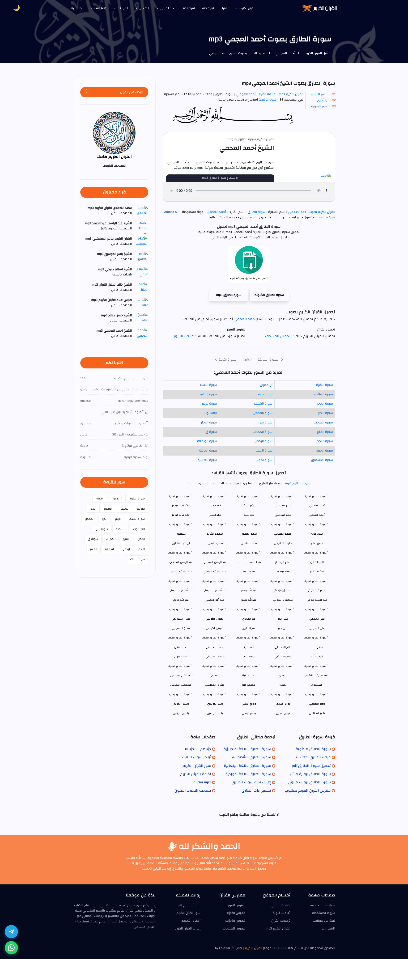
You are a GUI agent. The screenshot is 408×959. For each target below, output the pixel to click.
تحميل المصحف (277, 336)
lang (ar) (100, 8)
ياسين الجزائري (181, 713)
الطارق (247, 359)
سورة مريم (209, 404)
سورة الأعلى (263, 460)
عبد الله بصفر (248, 599)
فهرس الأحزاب (235, 921)
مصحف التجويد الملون (192, 790)
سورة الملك (263, 451)
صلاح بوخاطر (283, 571)
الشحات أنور (317, 571)
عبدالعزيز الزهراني (283, 599)
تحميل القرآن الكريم (318, 53)
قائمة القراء (267, 94)
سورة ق (211, 432)
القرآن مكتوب (247, 8)
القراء (224, 8)
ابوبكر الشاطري (181, 543)
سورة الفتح (325, 432)
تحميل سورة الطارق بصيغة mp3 (249, 278)
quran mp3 (202, 782)
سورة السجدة (323, 422)
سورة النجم (325, 441)
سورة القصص (262, 413)
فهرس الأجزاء (235, 913)
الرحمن (127, 549)
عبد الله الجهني (215, 599)
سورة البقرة (324, 385)
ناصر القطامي (317, 713)
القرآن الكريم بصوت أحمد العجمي (311, 212)
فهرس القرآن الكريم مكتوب (308, 790)
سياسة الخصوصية (322, 905)
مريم (118, 518)
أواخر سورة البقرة (196, 757)
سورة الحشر (324, 451)
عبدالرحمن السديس (181, 571)
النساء (99, 498)
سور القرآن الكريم (197, 765)
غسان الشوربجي (181, 628)
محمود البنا (248, 684)
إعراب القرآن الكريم (187, 928)
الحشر (93, 549)
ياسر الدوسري (215, 713)
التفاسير (144, 8)
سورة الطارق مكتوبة (269, 295)
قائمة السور (184, 336)
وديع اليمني (249, 713)
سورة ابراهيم (208, 394)
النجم (142, 549)
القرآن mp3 (208, 8)
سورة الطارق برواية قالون (309, 782)
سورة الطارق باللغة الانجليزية (247, 748)
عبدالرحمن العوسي (215, 571)
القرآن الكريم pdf (189, 905)
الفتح (126, 538)
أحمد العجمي (285, 53)
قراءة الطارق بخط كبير (312, 757)
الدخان (141, 538)
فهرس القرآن (236, 905)
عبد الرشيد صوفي (316, 599)
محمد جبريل (180, 656)
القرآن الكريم (253, 948)
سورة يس (265, 422)
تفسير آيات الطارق (256, 790)
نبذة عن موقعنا (324, 921)
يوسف (124, 508)
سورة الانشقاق (322, 460)
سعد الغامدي (249, 543)
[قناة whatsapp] (11, 947)
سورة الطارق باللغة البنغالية (247, 765)
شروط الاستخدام (323, 913)
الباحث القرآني (168, 8)
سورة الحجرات (262, 432)
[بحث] (87, 92)
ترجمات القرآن (280, 921)
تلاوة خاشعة (267, 100)
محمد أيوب (248, 656)
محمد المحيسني (214, 656)
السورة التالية (228, 360)
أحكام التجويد (191, 921)
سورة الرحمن (263, 441)
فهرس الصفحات (233, 928)
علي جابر (283, 628)
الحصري (283, 684)
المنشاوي (317, 684)
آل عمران (266, 385)
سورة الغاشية (207, 460)
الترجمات (123, 8)
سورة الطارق (257, 212)
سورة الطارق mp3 (228, 295)
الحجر (93, 508)
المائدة (140, 508)
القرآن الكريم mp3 (291, 94)
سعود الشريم (215, 543)
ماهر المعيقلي (283, 656)
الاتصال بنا (77, 8)
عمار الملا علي (283, 514)
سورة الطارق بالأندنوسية (250, 757)
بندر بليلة (249, 514)
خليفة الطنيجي (283, 543)
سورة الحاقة (208, 451)
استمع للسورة (320, 94)
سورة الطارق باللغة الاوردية (248, 773)
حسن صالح (317, 543)
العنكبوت (210, 413)
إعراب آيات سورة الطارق (251, 782)
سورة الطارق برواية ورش (310, 773)
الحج (104, 518)
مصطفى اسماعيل (180, 684)
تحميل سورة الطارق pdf (311, 765)
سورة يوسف (263, 394)
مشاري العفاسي (215, 684)
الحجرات (110, 538)
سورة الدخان (208, 422)
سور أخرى (323, 100)
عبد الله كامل (181, 599)
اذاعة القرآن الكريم (195, 773)
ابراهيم (108, 508)
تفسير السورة (320, 106)
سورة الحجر (325, 404)
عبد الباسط (248, 571)
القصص (89, 518)
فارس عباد (317, 656)
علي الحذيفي (317, 628)
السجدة (120, 529)
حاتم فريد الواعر (181, 514)
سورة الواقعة (207, 441)
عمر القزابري (248, 628)
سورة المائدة (323, 394)
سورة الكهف (263, 404)
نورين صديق (283, 713)
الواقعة (110, 549)
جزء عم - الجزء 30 (197, 748)
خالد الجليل (215, 514)
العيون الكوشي (214, 628)
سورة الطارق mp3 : (296, 483)
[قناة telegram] (11, 931)
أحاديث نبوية (281, 913)
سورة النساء (208, 385)
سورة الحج (325, 413)
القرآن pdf (189, 8)
